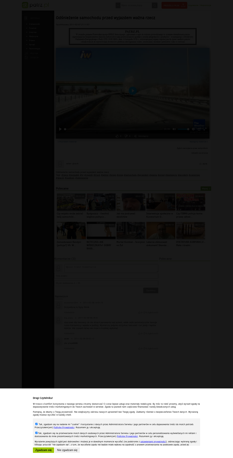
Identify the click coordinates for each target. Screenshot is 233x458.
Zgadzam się (43, 450)
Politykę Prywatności (64, 427)
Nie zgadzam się (67, 450)
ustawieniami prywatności (153, 441)
